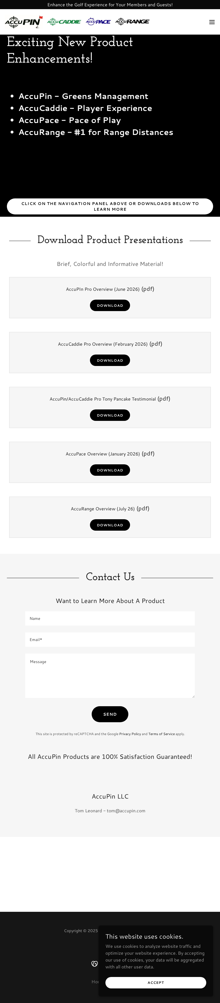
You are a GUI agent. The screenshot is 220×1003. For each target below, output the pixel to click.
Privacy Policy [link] (130, 733)
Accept (156, 982)
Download (110, 305)
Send (110, 714)
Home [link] (97, 981)
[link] (78, 21)
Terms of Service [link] (161, 733)
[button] (212, 22)
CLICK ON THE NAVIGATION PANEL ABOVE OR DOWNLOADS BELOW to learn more (110, 206)
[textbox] (110, 618)
